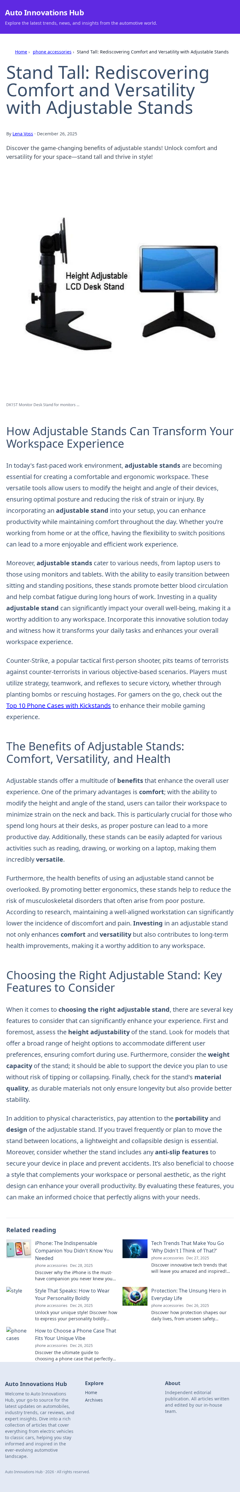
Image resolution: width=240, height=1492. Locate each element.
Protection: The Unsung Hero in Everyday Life (188, 1294)
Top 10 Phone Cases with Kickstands (58, 705)
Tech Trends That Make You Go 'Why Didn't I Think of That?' (187, 1247)
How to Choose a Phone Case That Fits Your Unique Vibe (75, 1334)
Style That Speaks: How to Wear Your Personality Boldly (72, 1294)
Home (21, 52)
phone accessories (52, 52)
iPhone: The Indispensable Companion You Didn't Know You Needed (74, 1251)
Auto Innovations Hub (44, 12)
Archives (94, 1400)
